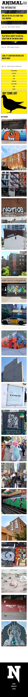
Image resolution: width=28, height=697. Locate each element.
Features (14, 70)
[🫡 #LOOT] (14, 316)
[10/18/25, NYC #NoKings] (14, 448)
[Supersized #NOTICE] (14, 210)
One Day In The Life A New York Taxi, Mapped (12, 17)
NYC (14, 78)
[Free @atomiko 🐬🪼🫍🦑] (14, 131)
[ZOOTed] (14, 369)
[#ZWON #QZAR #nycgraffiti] (14, 528)
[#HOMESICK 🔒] (14, 237)
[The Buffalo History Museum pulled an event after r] (14, 581)
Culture (14, 84)
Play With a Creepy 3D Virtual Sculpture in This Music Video (12, 37)
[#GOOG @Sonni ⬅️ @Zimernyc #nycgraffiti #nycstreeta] (14, 554)
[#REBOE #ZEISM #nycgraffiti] (14, 607)
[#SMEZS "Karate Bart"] (14, 290)
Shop (14, 89)
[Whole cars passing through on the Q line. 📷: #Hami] (14, 501)
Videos (14, 81)
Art (14, 76)
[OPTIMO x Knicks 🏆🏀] (14, 263)
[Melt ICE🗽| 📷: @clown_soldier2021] (14, 422)
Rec (14, 86)
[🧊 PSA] (14, 395)
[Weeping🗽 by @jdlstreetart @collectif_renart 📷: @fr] (14, 633)
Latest (14, 73)
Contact (14, 686)
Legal (14, 689)
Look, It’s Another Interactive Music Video (13, 57)
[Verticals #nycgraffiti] (14, 157)
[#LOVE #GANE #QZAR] (14, 184)
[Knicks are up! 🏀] (14, 343)
